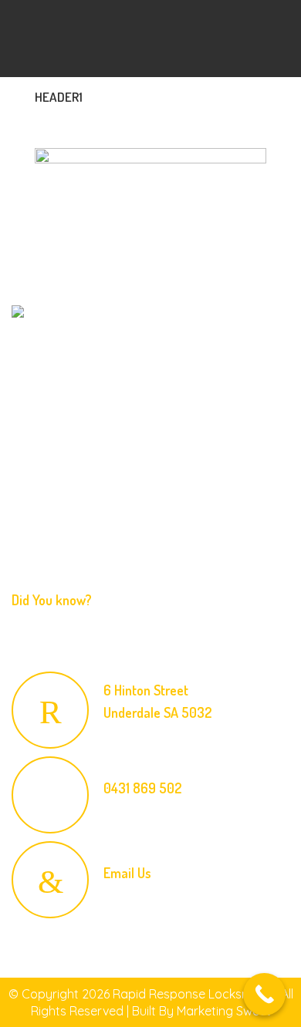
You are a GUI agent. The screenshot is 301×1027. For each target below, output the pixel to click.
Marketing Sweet (224, 1011)
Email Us (127, 872)
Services (36, 468)
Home (30, 438)
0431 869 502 (142, 788)
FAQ (26, 498)
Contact (35, 528)
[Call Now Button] (264, 994)
